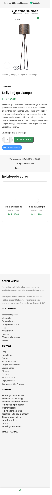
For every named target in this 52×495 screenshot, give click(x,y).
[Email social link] (26, 168)
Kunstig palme (9, 420)
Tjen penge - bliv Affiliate (13, 384)
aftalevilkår (7, 318)
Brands (5, 340)
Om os (5, 358)
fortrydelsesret (8, 321)
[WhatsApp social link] (33, 168)
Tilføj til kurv (24, 140)
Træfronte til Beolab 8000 (15, 413)
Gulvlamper (33, 74)
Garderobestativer (12, 417)
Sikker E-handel (9, 361)
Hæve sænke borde (12, 410)
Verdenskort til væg (12, 398)
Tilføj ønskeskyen (13, 148)
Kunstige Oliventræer (13, 395)
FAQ (4, 352)
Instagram (6, 334)
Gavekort (6, 374)
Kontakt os (7, 355)
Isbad (5, 423)
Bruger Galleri (8, 368)
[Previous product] (3, 80)
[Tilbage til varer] (6, 80)
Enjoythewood (8, 380)
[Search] (27, 19)
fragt (4, 327)
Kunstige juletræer (11, 426)
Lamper (21, 74)
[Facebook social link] (20, 168)
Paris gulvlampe (13, 206)
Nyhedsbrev (7, 330)
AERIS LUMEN (8, 377)
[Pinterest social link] (30, 168)
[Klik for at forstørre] (7, 65)
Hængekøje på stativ (13, 404)
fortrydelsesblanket (10, 324)
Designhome (13, 210)
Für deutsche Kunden (11, 337)
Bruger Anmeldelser (11, 364)
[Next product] (10, 80)
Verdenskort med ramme (15, 401)
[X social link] (23, 168)
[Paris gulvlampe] (13, 193)
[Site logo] (25, 12)
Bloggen (5, 371)
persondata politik (10, 314)
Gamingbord (9, 407)
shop (13, 74)
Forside (5, 74)
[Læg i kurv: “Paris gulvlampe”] (13, 200)
